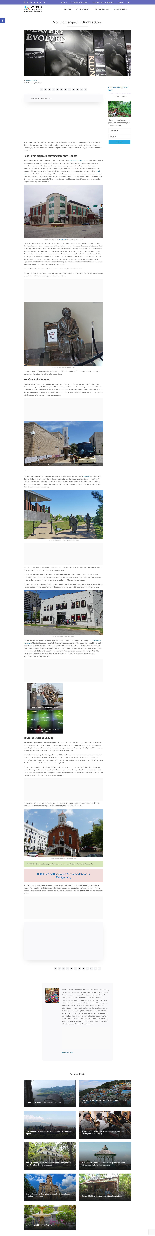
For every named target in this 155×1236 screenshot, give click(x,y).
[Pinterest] (73, 89)
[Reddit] (54, 89)
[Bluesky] (50, 89)
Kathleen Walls (31, 80)
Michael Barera (63, 239)
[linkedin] (40, 2)
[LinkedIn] (58, 89)
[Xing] (81, 89)
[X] (46, 89)
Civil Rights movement (77, 160)
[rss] (44, 2)
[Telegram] (65, 89)
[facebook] (24, 2)
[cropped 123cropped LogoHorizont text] (33, 6)
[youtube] (37, 2)
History (119, 87)
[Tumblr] (69, 89)
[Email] (85, 89)
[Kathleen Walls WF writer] (52, 989)
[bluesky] (34, 2)
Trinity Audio (41, 98)
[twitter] (27, 2)
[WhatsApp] (61, 89)
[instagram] (31, 2)
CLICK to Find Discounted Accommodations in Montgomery (63, 875)
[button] (2, 20)
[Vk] (77, 89)
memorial (86, 476)
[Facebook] (42, 89)
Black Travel (112, 87)
